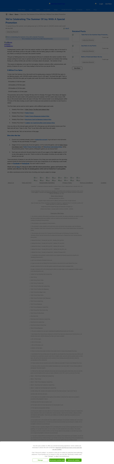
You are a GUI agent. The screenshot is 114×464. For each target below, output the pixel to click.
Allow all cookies (73, 460)
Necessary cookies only (57, 460)
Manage (40, 460)
